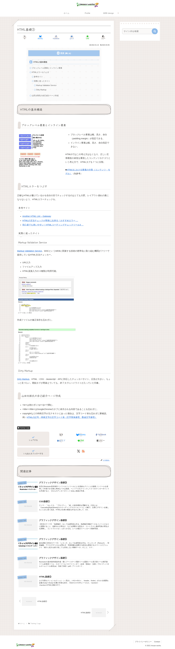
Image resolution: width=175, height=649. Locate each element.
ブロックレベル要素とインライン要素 (47, 68)
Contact (157, 642)
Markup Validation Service (46, 85)
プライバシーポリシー (143, 642)
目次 (62, 53)
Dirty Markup (41, 90)
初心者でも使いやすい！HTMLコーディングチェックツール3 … (53, 225)
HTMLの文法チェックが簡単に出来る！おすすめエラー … (50, 220)
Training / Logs (24, 428)
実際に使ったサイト (42, 81)
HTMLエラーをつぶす (40, 72)
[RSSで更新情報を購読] (83, 451)
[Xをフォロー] (78, 451)
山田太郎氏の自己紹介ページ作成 (45, 96)
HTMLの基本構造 (40, 62)
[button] (103, 37)
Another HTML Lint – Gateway (36, 216)
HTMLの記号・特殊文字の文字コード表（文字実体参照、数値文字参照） (62, 417)
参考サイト (38, 77)
